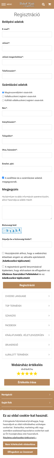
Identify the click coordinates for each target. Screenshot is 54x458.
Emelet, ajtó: (8, 163)
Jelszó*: (6, 43)
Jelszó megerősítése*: (13, 57)
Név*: (4, 108)
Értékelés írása (27, 382)
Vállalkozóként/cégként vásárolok (20, 96)
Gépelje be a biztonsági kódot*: (17, 239)
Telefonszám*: (9, 71)
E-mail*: (6, 29)
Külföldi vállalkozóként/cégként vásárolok (24, 100)
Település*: (7, 136)
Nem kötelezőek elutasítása (20, 444)
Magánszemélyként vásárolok (18, 92)
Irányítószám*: (9, 122)
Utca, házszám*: (9, 150)
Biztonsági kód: (9, 225)
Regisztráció (27, 285)
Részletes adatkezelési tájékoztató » (19, 437)
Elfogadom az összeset (20, 451)
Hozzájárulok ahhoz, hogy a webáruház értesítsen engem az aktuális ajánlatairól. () (24, 257)
